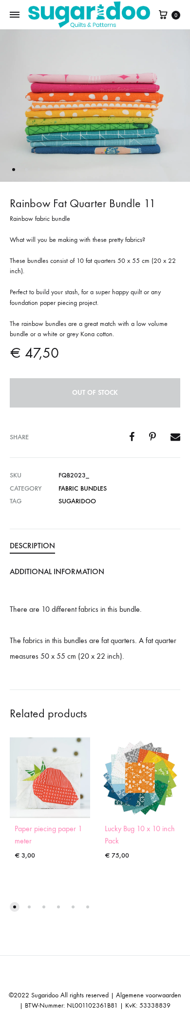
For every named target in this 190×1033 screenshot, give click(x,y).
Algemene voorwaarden (148, 995)
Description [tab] (32, 545)
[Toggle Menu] (14, 15)
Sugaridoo (77, 501)
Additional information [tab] (57, 571)
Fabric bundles (82, 488)
